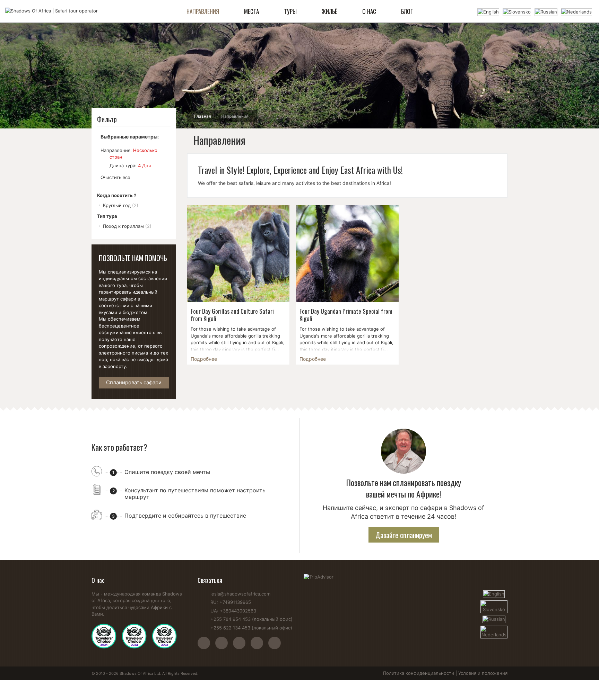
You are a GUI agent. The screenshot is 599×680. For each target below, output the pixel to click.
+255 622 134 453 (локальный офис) (251, 627)
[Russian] (546, 11)
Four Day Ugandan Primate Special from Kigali (346, 314)
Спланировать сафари (134, 382)
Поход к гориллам (127, 226)
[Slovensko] (517, 11)
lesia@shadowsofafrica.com (240, 594)
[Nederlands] (576, 11)
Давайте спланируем (403, 535)
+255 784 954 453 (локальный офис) (251, 619)
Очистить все (115, 177)
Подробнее (204, 359)
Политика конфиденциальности (418, 673)
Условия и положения (482, 673)
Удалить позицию (104, 157)
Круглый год (120, 205)
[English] (488, 11)
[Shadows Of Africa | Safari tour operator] (51, 11)
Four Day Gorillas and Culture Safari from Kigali (232, 314)
